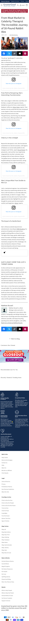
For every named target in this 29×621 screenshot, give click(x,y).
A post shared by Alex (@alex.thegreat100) (14, 88)
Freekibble (4, 513)
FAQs (3, 465)
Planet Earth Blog (6, 579)
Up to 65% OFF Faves (14, 360)
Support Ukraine (6, 600)
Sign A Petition (5, 521)
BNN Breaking (21, 229)
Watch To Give (15, 1)
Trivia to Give (5, 508)
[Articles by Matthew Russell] (4, 310)
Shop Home (5, 542)
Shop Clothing (5, 537)
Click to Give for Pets (7, 500)
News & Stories (5, 1)
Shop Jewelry (5, 547)
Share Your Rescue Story (8, 582)
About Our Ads (5, 492)
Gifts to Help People (7, 590)
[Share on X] (9, 53)
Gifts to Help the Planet (8, 593)
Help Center (5, 457)
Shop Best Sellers (6, 532)
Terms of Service (6, 481)
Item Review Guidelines (8, 489)
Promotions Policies (7, 486)
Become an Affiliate (7, 470)
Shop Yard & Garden (7, 545)
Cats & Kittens (5, 563)
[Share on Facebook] (4, 53)
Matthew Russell (14, 34)
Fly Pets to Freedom (7, 598)
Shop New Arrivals (6, 552)
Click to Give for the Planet (8, 505)
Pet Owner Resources (7, 569)
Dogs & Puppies (6, 566)
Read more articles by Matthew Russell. (12, 323)
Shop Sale (4, 550)
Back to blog (15, 339)
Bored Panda (21, 150)
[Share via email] (19, 53)
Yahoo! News (16, 107)
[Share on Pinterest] (25, 53)
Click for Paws (5, 510)
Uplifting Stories (6, 576)
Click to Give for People (8, 503)
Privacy (4, 484)
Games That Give (6, 518)
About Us (4, 468)
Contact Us (4, 462)
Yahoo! (16, 203)
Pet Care (4, 574)
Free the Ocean (6, 516)
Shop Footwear (6, 540)
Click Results (5, 473)
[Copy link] (14, 53)
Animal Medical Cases (7, 595)
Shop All (4, 529)
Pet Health (4, 571)
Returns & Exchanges (7, 460)
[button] (18, 5)
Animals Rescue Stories (8, 561)
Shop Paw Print (6, 534)
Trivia (22, 1)
